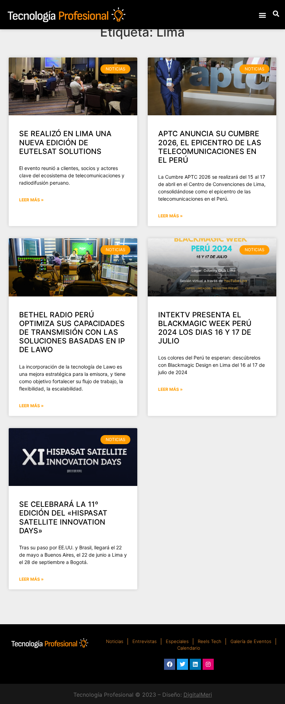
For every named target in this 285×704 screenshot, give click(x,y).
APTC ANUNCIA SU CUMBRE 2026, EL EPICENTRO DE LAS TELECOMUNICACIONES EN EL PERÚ (209, 146)
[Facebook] (169, 664)
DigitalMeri (198, 694)
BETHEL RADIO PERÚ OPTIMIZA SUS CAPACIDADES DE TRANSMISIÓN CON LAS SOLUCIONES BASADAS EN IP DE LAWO (72, 332)
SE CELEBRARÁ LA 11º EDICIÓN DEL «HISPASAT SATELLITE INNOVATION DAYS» (63, 517)
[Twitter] (182, 664)
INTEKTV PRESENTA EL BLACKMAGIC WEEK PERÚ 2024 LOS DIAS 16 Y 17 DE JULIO (204, 328)
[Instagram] (208, 664)
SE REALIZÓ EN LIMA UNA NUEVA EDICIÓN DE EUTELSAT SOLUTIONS (65, 142)
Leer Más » (31, 199)
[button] (262, 15)
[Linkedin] (195, 664)
